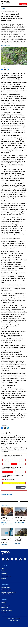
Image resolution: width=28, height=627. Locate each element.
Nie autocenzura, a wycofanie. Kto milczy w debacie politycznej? (6, 540)
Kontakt (3, 570)
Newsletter (4, 573)
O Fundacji (3, 578)
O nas (2, 568)
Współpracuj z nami (5, 605)
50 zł (5, 464)
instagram (12, 559)
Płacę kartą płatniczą (14, 483)
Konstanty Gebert (19, 522)
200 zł (14, 460)
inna (22, 464)
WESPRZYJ (23, 4)
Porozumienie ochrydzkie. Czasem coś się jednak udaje (20, 519)
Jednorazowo (20, 471)
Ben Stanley (4, 544)
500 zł (5, 460)
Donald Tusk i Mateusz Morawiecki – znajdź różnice (7, 519)
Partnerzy (3, 602)
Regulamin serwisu (5, 587)
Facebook (2, 69)
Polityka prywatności (6, 589)
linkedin (20, 559)
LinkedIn (8, 69)
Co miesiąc (7, 471)
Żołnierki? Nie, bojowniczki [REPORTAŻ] (19, 539)
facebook (3, 559)
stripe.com (21, 487)
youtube (7, 559)
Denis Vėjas (17, 543)
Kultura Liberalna (5, 3)
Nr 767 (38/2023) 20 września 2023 (9, 11)
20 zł (14, 464)
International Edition (6, 576)
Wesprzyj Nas (4, 607)
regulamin (12, 479)
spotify (25, 559)
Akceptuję (9, 479)
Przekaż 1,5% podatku (6, 610)
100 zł (22, 460)
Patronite (3, 612)
